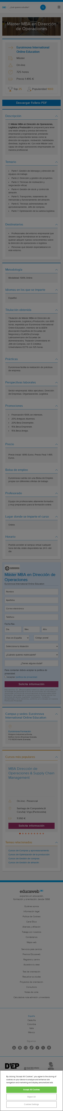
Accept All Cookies (31, 1090)
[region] (31, 1090)
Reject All (31, 1097)
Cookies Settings (31, 1104)
